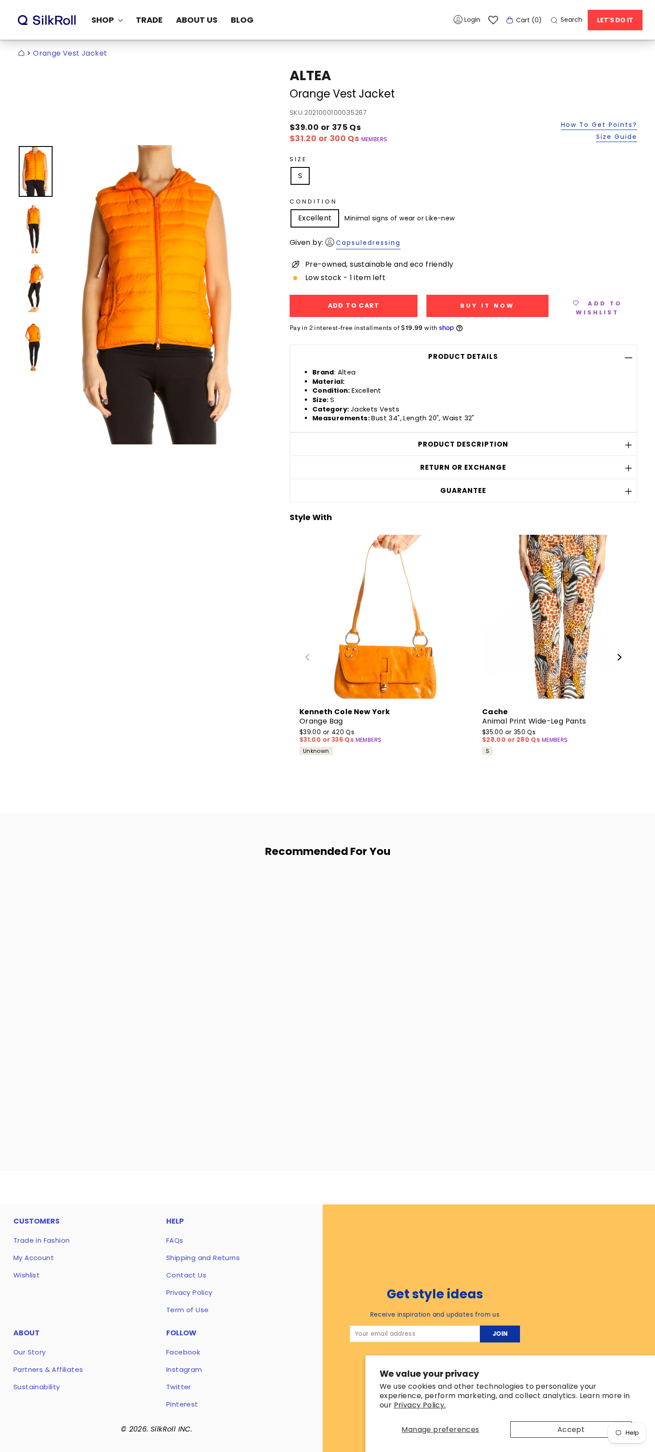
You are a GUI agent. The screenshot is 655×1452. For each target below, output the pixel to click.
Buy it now (487, 305)
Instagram (184, 1369)
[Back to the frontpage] (21, 53)
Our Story (29, 1352)
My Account (33, 1257)
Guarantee (463, 490)
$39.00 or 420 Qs (327, 736)
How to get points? (599, 125)
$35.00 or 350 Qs (512, 736)
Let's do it (615, 20)
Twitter (178, 1386)
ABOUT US (196, 19)
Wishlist (26, 1275)
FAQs (175, 1240)
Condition (313, 201)
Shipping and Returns (203, 1257)
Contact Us (186, 1275)
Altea (310, 75)
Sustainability (36, 1386)
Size (298, 159)
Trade (149, 19)
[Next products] (619, 657)
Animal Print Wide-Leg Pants (534, 721)
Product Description (463, 444)
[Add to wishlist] (161, 890)
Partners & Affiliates (48, 1369)
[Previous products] (307, 657)
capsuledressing (368, 242)
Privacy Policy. (420, 1405)
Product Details (463, 356)
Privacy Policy (189, 1292)
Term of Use (187, 1309)
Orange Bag (321, 721)
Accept (571, 1429)
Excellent (315, 218)
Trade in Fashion (41, 1240)
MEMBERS (374, 139)
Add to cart (101, 1078)
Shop (103, 19)
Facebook (183, 1352)
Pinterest (182, 1404)
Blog (242, 19)
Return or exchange (463, 467)
